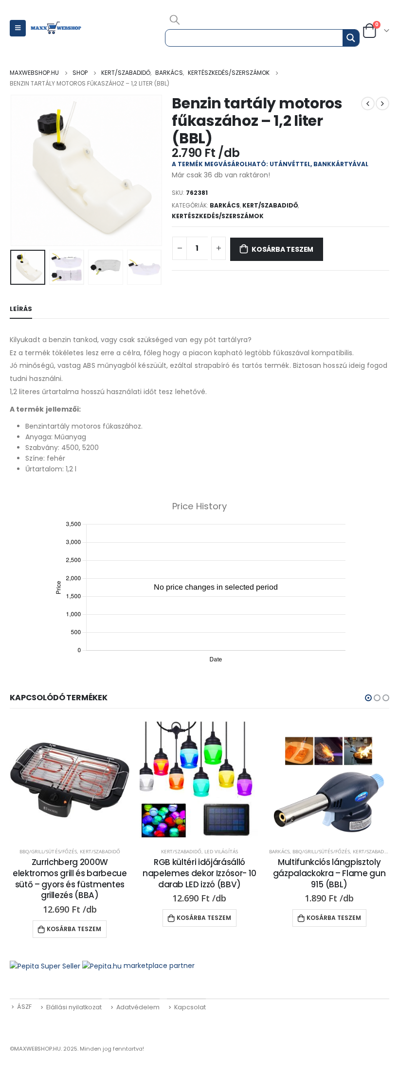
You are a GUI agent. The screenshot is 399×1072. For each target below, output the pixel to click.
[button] (368, 698)
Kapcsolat (190, 1007)
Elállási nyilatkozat (74, 1007)
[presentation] (22, 170)
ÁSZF (24, 1007)
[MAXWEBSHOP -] (56, 28)
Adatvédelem (138, 1007)
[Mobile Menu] (18, 28)
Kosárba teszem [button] (74, 929)
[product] (70, 780)
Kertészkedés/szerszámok (218, 216)
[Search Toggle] (174, 19)
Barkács (225, 205)
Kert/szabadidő (270, 205)
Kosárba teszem (282, 249)
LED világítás (221, 851)
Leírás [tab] (21, 308)
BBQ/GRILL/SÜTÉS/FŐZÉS (48, 851)
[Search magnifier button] (351, 38)
